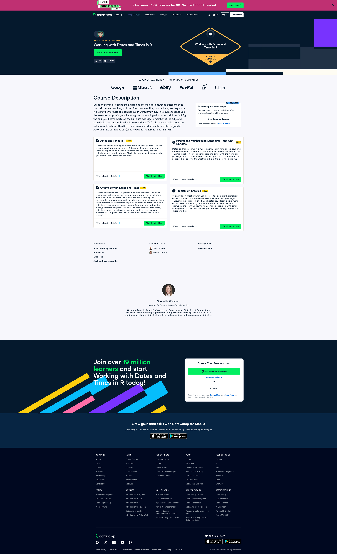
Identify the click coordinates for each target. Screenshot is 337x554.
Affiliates (99, 472)
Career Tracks (132, 459)
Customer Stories (163, 476)
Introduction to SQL (134, 499)
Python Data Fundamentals (168, 503)
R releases (98, 252)
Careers (99, 467)
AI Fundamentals (163, 495)
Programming (101, 507)
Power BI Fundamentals (166, 507)
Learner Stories (192, 476)
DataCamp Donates (194, 484)
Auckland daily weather (105, 248)
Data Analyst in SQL (194, 495)
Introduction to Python (135, 495)
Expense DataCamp (194, 472)
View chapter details (106, 176)
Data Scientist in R (193, 503)
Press (98, 463)
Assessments (131, 480)
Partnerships (101, 476)
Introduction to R (133, 503)
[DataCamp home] (114, 536)
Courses (129, 467)
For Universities (192, 15)
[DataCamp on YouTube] (122, 543)
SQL (217, 467)
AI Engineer (221, 507)
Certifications (131, 472)
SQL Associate (222, 499)
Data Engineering (103, 503)
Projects (129, 476)
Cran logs (98, 257)
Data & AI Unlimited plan (166, 472)
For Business (177, 15)
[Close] (333, 5)
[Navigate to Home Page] (102, 15)
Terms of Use (215, 395)
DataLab (129, 484)
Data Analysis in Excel (135, 511)
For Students (191, 463)
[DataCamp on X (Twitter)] (105, 543)
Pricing (159, 463)
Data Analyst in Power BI (196, 507)
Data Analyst (221, 495)
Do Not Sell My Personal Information (136, 550)
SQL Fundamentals (164, 499)
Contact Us (100, 484)
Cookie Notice (114, 550)
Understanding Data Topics (167, 517)
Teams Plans (161, 467)
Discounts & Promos (194, 467)
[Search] (209, 14)
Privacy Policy (229, 395)
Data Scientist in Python (196, 499)
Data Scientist (222, 503)
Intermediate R (205, 248)
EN (217, 15)
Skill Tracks (130, 463)
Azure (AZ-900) (222, 515)
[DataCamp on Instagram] (130, 543)
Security (168, 550)
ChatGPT (220, 484)
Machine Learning (103, 499)
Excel (218, 480)
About (98, 459)
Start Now (234, 5)
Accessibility (157, 550)
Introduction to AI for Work (137, 515)
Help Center (101, 480)
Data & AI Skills (162, 459)
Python (219, 459)
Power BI (219, 476)
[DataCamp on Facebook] (97, 543)
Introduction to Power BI (136, 507)
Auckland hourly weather (105, 261)
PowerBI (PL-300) (223, 511)
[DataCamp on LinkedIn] (114, 543)
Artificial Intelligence (225, 472)
